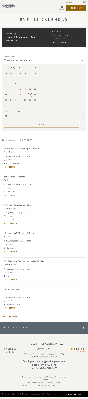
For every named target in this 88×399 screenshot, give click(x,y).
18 (15, 95)
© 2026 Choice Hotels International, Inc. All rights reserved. (44, 383)
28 (30, 100)
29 (35, 100)
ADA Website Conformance (55, 377)
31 (10, 105)
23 (6, 100)
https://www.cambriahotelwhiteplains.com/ (44, 382)
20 (25, 95)
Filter (41, 124)
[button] (76, 8)
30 (6, 105)
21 (30, 95)
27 (25, 100)
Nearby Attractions (20, 328)
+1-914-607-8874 (80, 2)
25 (16, 100)
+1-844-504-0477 (48, 368)
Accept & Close (75, 394)
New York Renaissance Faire (20, 37)
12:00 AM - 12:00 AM (61, 35)
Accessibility (44, 380)
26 (20, 100)
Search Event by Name (14, 56)
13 (25, 89)
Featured (9, 34)
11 (15, 89)
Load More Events (10, 316)
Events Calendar (44, 20)
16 (6, 95)
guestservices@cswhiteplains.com (47, 361)
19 (20, 95)
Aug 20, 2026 (57, 32)
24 (11, 100)
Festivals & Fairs (11, 41)
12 (20, 89)
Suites (6, 328)
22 (35, 95)
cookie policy (51, 394)
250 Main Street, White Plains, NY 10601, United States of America (44, 355)
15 (35, 89)
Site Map (38, 377)
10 (11, 89)
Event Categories (12, 112)
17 (10, 95)
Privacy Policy (27, 377)
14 (30, 89)
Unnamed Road (59, 39)
